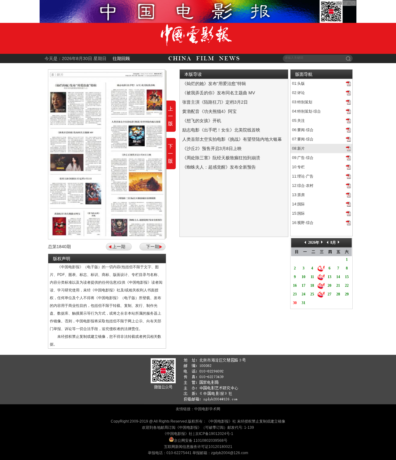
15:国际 (298, 213)
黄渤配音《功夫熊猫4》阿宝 (209, 111)
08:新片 (298, 148)
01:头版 (298, 83)
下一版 (170, 154)
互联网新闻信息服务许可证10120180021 (198, 447)
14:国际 (298, 204)
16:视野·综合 (302, 223)
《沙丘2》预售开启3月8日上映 (212, 148)
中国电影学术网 (207, 409)
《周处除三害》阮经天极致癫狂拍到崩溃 (221, 157)
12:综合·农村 (302, 185)
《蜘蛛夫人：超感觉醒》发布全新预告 (219, 167)
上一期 (118, 246)
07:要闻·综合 (302, 139)
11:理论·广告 (302, 176)
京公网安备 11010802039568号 (200, 440)
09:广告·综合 (302, 158)
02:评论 (298, 93)
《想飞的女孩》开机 (201, 120)
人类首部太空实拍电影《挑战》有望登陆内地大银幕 (232, 139)
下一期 (152, 246)
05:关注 (298, 120)
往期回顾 (121, 58)
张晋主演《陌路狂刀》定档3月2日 (215, 102)
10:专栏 (298, 167)
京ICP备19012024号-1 (214, 434)
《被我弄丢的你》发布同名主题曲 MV (218, 92)
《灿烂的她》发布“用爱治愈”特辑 (214, 83)
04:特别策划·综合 (306, 111)
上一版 (170, 116)
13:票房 (298, 195)
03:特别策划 (302, 102)
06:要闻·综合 (302, 130)
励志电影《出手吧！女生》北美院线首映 (221, 129)
